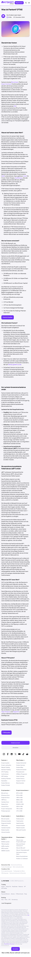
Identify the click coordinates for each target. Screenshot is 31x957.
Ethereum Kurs (5, 795)
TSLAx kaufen (5, 844)
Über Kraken (20, 760)
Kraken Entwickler (21, 769)
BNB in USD (19, 800)
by (5, 881)
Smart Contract (6, 84)
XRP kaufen (4, 825)
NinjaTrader (15, 886)
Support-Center (20, 781)
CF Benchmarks (19, 894)
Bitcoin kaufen (5, 819)
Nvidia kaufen (20, 819)
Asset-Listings (20, 776)
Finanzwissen (20, 837)
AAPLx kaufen (5, 846)
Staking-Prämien (6, 778)
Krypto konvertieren (22, 790)
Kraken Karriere (20, 765)
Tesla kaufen (19, 821)
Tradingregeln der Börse (19, 871)
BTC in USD (19, 793)
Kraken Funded (5, 785)
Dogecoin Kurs (5, 797)
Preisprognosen (5, 811)
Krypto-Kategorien (6, 808)
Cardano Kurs (5, 802)
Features (4, 760)
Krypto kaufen (5, 763)
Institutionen (5, 774)
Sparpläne (4, 781)
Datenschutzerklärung (16, 865)
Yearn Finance (5, 712)
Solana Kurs (4, 804)
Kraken (3, 886)
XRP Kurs (3, 800)
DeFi (3, 176)
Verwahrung (14, 899)
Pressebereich (20, 772)
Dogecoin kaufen (6, 823)
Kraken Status (20, 778)
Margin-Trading (5, 767)
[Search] (26, 3)
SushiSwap (18, 178)
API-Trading (4, 776)
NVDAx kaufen (5, 842)
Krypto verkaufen (6, 765)
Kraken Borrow (5, 783)
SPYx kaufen (4, 848)
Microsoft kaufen (21, 830)
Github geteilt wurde (14, 364)
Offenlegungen (5, 873)
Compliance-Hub (5, 869)
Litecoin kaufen (5, 832)
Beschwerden (20, 783)
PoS (15, 106)
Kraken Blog (19, 767)
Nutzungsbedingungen (6, 871)
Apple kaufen (20, 823)
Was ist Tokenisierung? (22, 850)
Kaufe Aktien (20, 816)
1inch (25, 176)
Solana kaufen (5, 830)
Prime (6, 899)
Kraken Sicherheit (21, 763)
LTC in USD (19, 811)
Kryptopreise (5, 790)
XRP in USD (19, 797)
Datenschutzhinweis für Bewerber (18, 873)
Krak (2, 899)
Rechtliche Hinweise (9, 944)
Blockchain (14, 82)
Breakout (21, 886)
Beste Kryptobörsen (22, 856)
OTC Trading (4, 772)
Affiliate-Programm (21, 774)
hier (28, 915)
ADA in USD (19, 806)
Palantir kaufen (20, 827)
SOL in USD (19, 802)
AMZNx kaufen (5, 850)
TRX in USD (19, 808)
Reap (25, 894)
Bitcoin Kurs (4, 793)
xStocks (13, 894)
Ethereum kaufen (6, 821)
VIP (25, 886)
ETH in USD (19, 795)
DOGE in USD (20, 804)
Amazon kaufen (20, 825)
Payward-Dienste (5, 894)
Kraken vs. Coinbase (22, 858)
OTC (9, 899)
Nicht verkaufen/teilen (18, 867)
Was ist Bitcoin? (20, 848)
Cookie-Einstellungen (6, 867)
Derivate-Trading (6, 769)
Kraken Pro (8, 886)
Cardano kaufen (5, 827)
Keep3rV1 (16, 712)
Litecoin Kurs (5, 806)
